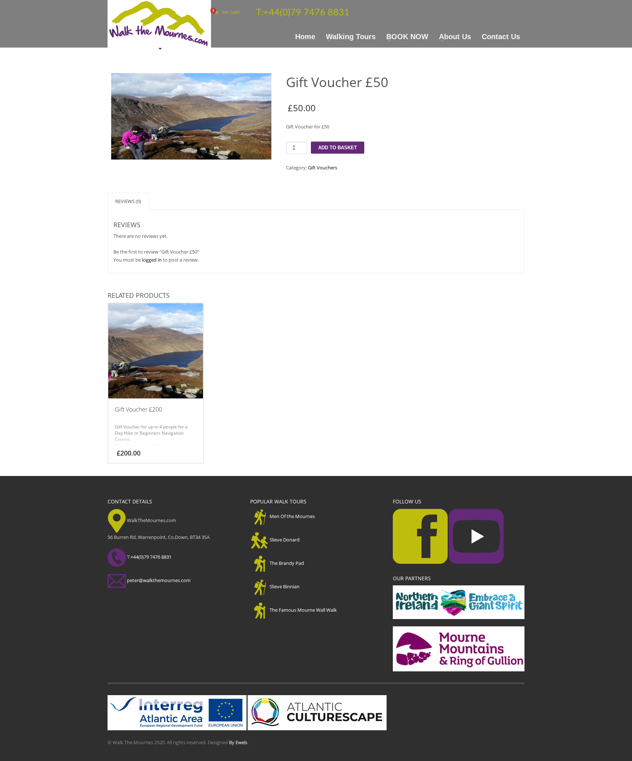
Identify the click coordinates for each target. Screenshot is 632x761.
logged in (152, 259)
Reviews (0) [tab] (128, 201)
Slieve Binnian (285, 586)
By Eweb (238, 742)
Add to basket (337, 147)
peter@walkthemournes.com (159, 580)
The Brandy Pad (287, 563)
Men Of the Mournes (292, 516)
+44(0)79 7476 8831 (306, 12)
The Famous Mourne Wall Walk (303, 610)
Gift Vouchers (322, 167)
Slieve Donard (285, 539)
